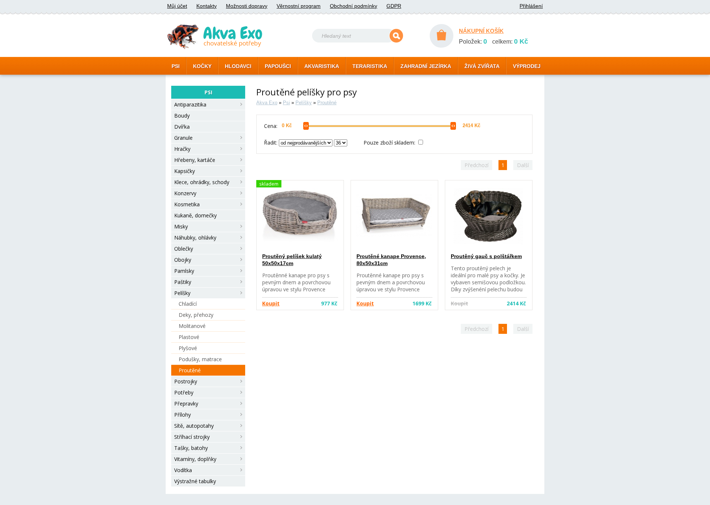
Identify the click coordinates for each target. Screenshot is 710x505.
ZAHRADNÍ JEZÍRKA (425, 66)
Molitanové (192, 325)
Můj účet (177, 6)
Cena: (270, 125)
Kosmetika (187, 204)
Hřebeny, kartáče (194, 159)
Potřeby (183, 392)
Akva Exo (266, 102)
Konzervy (185, 193)
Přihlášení (531, 6)
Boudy (182, 115)
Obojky (182, 259)
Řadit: (271, 142)
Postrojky (185, 381)
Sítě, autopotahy (194, 425)
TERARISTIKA (369, 66)
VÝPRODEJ (527, 66)
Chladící (188, 303)
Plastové (189, 336)
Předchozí (476, 165)
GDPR (393, 6)
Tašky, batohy (191, 447)
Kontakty (206, 6)
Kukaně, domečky (195, 215)
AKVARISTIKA (321, 66)
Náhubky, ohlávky (195, 237)
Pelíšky (182, 292)
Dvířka (182, 126)
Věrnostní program (299, 6)
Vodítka (183, 470)
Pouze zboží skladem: (390, 142)
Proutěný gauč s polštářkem (486, 256)
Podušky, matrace (200, 359)
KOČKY (202, 66)
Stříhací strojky (192, 436)
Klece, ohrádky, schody (201, 182)
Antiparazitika (190, 104)
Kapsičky (184, 170)
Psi (286, 102)
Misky (181, 226)
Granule (183, 137)
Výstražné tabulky (195, 481)
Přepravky (186, 403)
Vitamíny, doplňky (195, 458)
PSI (176, 66)
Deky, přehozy (196, 314)
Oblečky (183, 248)
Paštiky (182, 281)
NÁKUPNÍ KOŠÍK (481, 31)
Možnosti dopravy (246, 6)
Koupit (271, 303)
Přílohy (182, 414)
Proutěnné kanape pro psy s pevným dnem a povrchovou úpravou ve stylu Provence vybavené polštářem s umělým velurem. (299, 289)
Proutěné (190, 370)
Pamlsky (184, 270)
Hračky (182, 148)
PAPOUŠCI (278, 66)
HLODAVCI (238, 66)
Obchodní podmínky (353, 6)
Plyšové (188, 348)
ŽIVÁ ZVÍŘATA (482, 66)
